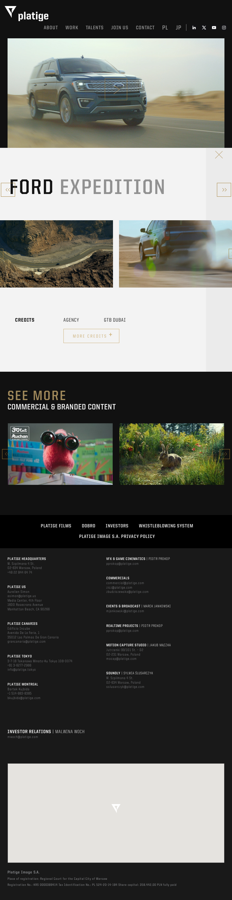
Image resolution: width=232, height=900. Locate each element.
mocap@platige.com (121, 659)
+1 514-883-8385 (20, 693)
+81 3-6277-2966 (19, 665)
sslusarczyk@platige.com (125, 687)
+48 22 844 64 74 (20, 572)
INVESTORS (117, 526)
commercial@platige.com (125, 583)
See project (60, 467)
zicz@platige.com (119, 588)
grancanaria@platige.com (27, 642)
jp (179, 28)
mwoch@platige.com (23, 737)
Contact (145, 27)
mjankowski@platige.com (125, 611)
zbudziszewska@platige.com (127, 592)
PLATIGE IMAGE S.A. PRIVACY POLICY (117, 536)
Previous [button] (7, 454)
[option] (56, 254)
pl (165, 28)
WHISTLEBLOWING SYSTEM (166, 526)
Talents (95, 27)
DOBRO (88, 526)
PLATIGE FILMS (56, 526)
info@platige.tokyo (22, 670)
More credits (93, 335)
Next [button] (225, 454)
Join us (119, 27)
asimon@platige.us (22, 596)
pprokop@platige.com (122, 564)
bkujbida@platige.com (24, 698)
